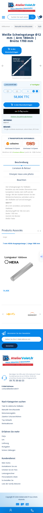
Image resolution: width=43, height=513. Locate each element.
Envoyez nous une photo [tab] (21, 174)
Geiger (5, 237)
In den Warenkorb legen (11, 50)
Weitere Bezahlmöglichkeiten (21, 117)
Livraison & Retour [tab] (21, 168)
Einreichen (9, 346)
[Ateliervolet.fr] (21, 8)
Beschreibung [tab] (21, 162)
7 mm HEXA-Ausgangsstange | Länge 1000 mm (21, 243)
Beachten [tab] (21, 180)
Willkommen (6, 26)
